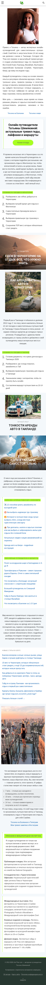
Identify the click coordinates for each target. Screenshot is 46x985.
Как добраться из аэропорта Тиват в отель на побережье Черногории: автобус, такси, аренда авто (22, 676)
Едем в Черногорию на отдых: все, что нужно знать (23, 259)
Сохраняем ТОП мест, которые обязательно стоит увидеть (24, 226)
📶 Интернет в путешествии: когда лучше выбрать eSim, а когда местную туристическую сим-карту (21, 520)
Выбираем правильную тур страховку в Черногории (22, 219)
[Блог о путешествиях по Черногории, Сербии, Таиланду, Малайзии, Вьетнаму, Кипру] (22, 3)
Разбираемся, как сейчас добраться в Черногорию (21, 198)
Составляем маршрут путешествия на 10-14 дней (24, 386)
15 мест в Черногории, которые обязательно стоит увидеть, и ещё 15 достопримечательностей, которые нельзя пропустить (23, 665)
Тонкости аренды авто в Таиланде (23, 427)
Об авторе (6, 974)
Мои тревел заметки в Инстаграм (24, 825)
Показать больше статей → (13, 698)
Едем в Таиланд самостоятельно (23, 461)
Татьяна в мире (35, 113)
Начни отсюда (23, 143)
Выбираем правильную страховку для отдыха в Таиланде (25, 372)
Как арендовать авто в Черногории (23, 284)
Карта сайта (16, 974)
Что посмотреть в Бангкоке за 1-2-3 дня (20, 603)
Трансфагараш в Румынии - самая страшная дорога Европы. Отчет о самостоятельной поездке (23, 573)
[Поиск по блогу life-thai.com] (43, 2)
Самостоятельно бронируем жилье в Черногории (21, 212)
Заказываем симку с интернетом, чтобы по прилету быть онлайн (23, 379)
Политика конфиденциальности (32, 974)
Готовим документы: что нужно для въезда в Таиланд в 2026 (24, 358)
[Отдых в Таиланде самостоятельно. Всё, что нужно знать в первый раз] (23, 453)
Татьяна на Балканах (16, 113)
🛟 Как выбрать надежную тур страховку (21, 512)
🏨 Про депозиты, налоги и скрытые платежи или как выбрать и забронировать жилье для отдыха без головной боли (23, 530)
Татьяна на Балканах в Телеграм (24, 822)
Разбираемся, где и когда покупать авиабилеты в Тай (20, 365)
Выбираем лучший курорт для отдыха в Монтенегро (22, 205)
